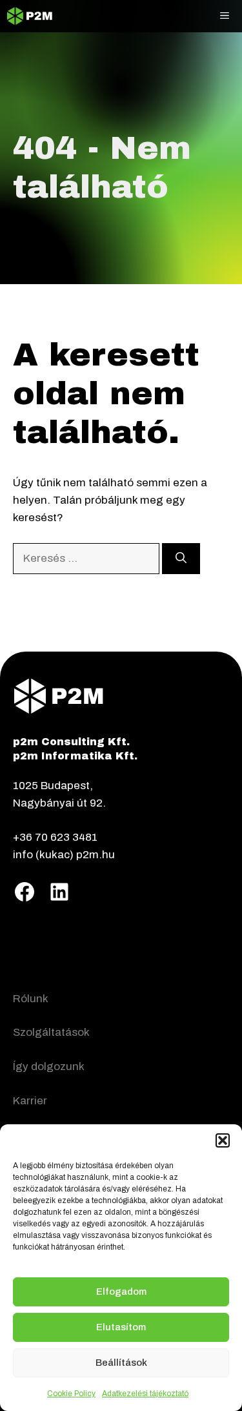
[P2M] (29, 16)
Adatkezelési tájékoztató (145, 1393)
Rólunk (30, 999)
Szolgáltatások (51, 1032)
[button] (222, 1140)
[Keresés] (181, 558)
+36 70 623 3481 (55, 837)
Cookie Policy (71, 1393)
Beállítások (121, 1362)
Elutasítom (121, 1327)
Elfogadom (121, 1291)
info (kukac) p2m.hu (64, 855)
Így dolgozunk (49, 1066)
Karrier (30, 1101)
